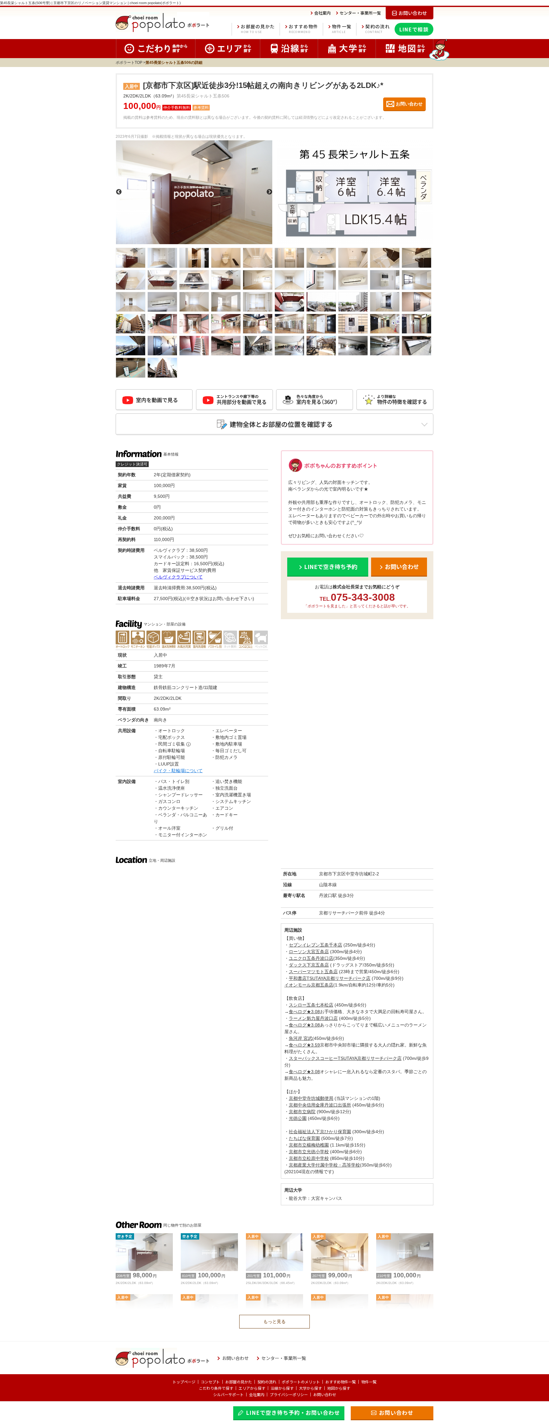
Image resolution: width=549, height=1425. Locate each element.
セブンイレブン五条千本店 (315, 944)
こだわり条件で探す (216, 1388)
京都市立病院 (302, 1111)
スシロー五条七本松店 (311, 1004)
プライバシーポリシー (289, 1394)
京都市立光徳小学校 (309, 1151)
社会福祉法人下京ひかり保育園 (320, 1131)
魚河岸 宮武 (300, 1038)
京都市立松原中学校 (309, 1158)
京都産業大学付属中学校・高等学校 (324, 1164)
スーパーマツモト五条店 (313, 971)
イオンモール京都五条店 (308, 984)
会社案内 (256, 1394)
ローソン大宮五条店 (309, 951)
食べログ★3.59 (304, 1044)
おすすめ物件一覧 (340, 1381)
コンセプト (210, 1381)
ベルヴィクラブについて (178, 576)
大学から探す (310, 1388)
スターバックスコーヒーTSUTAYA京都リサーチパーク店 (345, 1058)
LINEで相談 (414, 29)
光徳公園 (298, 1118)
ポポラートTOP (129, 62)
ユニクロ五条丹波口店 (311, 958)
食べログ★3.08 (304, 1011)
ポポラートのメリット (301, 1381)
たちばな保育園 (304, 1138)
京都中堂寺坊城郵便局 (311, 1098)
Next (269, 192)
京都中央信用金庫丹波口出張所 (320, 1104)
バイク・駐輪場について (178, 770)
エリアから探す (252, 1388)
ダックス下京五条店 (309, 964)
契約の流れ (377, 28)
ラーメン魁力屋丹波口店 (313, 1018)
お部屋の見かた (258, 28)
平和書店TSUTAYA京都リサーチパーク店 (329, 978)
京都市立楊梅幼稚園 (309, 1144)
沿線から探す (282, 1388)
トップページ (184, 1381)
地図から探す (338, 1388)
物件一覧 (341, 28)
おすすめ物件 (303, 28)
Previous (119, 192)
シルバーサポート (228, 1394)
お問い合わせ (324, 1394)
